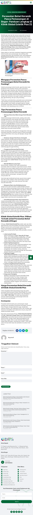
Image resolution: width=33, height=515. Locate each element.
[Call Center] (2, 462)
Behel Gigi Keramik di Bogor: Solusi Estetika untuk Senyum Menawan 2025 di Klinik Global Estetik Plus (16, 397)
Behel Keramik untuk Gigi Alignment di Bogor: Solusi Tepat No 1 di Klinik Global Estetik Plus (16, 426)
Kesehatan (14, 12)
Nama (3, 367)
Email (3, 373)
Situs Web (4, 378)
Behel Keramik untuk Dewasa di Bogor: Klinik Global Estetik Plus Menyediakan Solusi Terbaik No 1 (16, 421)
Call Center (7, 461)
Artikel (9, 12)
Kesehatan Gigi (22, 12)
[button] (30, 2)
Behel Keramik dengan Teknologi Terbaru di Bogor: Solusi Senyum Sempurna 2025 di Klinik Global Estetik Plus (16, 409)
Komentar (4, 351)
